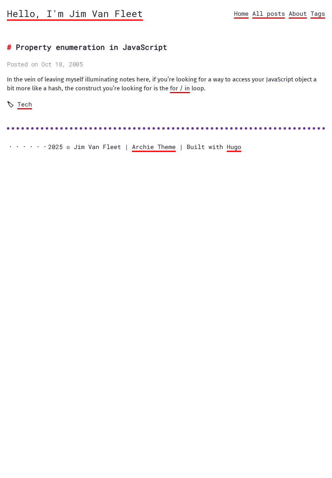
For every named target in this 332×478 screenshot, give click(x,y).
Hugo (234, 147)
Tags (318, 13)
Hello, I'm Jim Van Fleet (75, 13)
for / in (180, 88)
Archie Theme (154, 147)
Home (241, 13)
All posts (268, 13)
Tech (24, 104)
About (298, 13)
